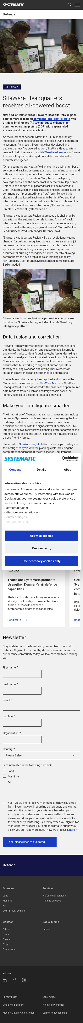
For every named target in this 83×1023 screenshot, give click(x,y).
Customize (39, 548)
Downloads (9, 949)
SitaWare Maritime (51, 383)
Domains (8, 888)
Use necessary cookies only (42, 560)
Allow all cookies (41, 535)
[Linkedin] (5, 980)
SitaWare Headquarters (54, 152)
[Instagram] (24, 980)
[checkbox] (41, 776)
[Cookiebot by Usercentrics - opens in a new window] (62, 458)
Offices (6, 929)
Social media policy (13, 1005)
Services (48, 888)
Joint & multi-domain (14, 910)
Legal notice (49, 997)
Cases (6, 939)
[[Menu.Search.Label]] (69, 5)
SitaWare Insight (29, 444)
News (6, 934)
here (72, 829)
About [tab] (68, 469)
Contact (8, 921)
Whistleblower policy (53, 1005)
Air (4, 905)
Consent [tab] (15, 469)
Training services (51, 900)
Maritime (7, 900)
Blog (5, 944)
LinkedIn (46, 929)
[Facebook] (14, 980)
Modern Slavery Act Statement (19, 1012)
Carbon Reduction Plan (54, 1012)
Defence (9, 14)
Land (5, 895)
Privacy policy (10, 997)
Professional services (54, 895)
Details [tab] (41, 469)
